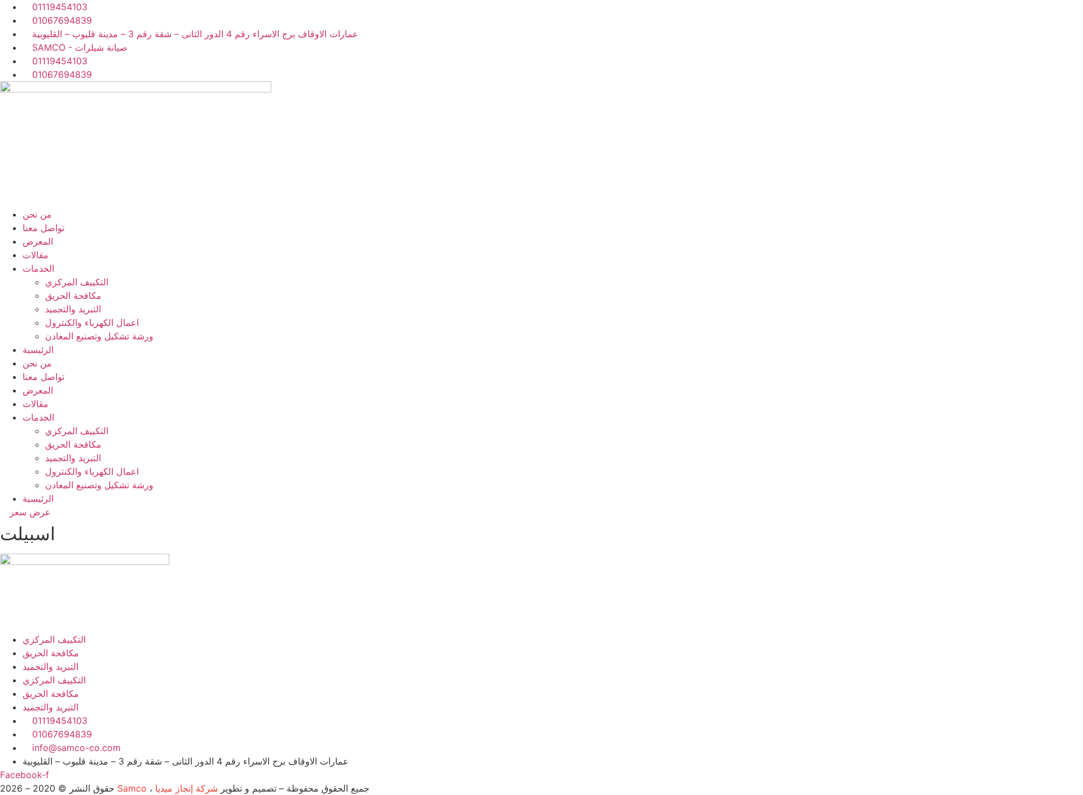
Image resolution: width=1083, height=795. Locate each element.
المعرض (38, 241)
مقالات (36, 254)
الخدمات (38, 268)
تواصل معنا (43, 227)
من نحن (37, 214)
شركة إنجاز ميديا (186, 788)
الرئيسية (38, 349)
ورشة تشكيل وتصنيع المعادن (99, 336)
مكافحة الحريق (73, 295)
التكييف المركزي (76, 282)
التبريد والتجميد (73, 309)
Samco (132, 788)
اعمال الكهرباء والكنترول (92, 322)
